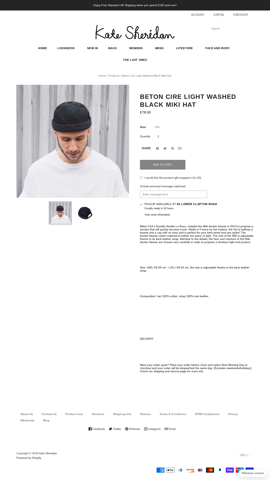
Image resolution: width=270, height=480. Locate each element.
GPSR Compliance (207, 414)
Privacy (233, 414)
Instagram (154, 428)
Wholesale (27, 420)
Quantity (145, 136)
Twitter (116, 428)
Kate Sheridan (48, 453)
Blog (46, 420)
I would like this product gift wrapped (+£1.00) (172, 177)
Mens (159, 48)
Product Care (74, 414)
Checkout (240, 14)
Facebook (98, 428)
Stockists (98, 414)
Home (42, 48)
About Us (26, 414)
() (218, 14)
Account (198, 14)
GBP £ (243, 455)
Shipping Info (122, 414)
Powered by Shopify (28, 457)
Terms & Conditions (173, 414)
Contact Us (49, 414)
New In (92, 48)
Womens (136, 48)
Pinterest (134, 428)
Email (172, 428)
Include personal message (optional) (163, 186)
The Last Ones (135, 59)
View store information (157, 214)
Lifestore (184, 48)
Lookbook (66, 48)
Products (114, 75)
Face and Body (217, 48)
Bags (112, 48)
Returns (145, 414)
